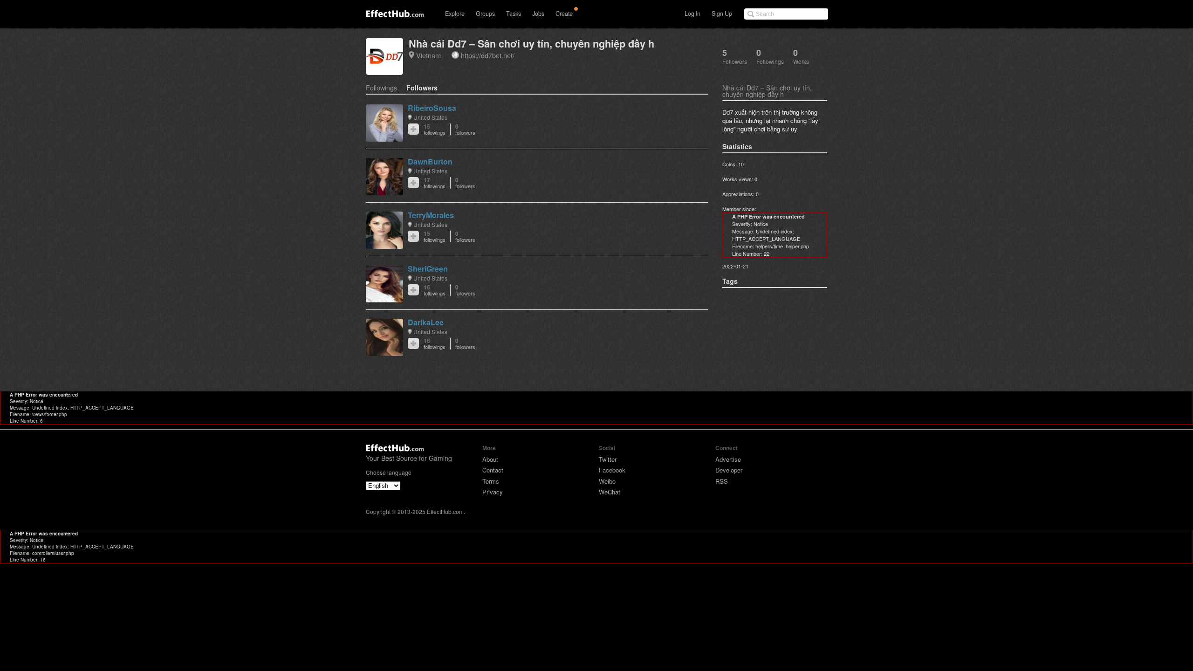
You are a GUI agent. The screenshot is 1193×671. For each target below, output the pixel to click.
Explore (455, 13)
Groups (485, 13)
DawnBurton (430, 161)
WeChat (609, 491)
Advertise (728, 459)
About (490, 459)
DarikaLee (426, 322)
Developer (728, 470)
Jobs (538, 13)
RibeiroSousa (432, 108)
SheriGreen (428, 268)
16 (435, 290)
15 (435, 129)
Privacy (492, 491)
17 (435, 183)
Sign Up (722, 13)
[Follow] (413, 129)
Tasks (513, 13)
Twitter (608, 459)
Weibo (607, 481)
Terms (490, 481)
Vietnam (428, 55)
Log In (692, 13)
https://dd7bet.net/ (487, 55)
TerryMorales (431, 215)
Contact (492, 470)
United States (430, 117)
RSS (721, 481)
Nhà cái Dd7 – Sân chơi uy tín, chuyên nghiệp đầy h (531, 43)
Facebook (612, 470)
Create (564, 13)
